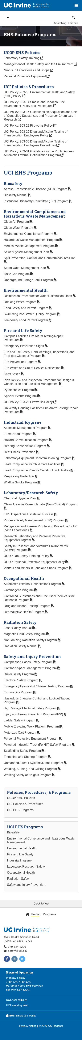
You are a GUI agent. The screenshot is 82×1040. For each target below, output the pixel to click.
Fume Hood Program (18, 433)
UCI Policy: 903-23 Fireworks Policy (28, 125)
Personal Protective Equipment (25, 76)
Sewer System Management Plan (27, 252)
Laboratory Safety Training (23, 58)
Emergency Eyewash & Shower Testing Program (37, 686)
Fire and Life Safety (20, 854)
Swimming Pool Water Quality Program (30, 314)
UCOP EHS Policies (21, 798)
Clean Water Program (19, 227)
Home (35, 914)
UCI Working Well (17, 1005)
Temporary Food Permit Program (26, 320)
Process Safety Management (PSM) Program (34, 520)
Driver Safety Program (19, 674)
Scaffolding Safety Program (23, 750)
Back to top (41, 903)
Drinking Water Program (20, 302)
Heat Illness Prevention (20, 452)
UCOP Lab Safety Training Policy (27, 556)
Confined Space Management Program (30, 668)
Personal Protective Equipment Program (31, 738)
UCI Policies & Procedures (25, 804)
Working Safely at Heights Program (28, 775)
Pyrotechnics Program (19, 390)
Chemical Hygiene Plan (20, 498)
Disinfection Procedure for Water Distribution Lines (38, 296)
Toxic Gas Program (17, 274)
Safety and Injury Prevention (26, 884)
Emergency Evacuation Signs (24, 346)
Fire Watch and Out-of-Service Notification (32, 368)
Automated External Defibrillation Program (33, 584)
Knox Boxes (12, 374)
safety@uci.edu (17, 950)
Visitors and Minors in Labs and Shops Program (36, 568)
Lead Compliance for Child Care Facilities (32, 464)
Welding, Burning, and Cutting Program (31, 769)
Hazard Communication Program (26, 440)
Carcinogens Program (19, 590)
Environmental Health (21, 848)
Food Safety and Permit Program (26, 308)
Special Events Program (20, 396)
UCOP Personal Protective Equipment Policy (34, 562)
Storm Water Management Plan (25, 267)
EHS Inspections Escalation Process (29, 514)
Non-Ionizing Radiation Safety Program (31, 640)
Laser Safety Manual (18, 628)
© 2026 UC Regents (51, 1025)
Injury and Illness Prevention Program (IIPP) (34, 714)
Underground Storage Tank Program (29, 280)
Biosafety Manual (16, 195)
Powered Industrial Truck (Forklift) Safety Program (38, 744)
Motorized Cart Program (20, 732)
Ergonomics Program (18, 692)
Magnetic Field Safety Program (25, 634)
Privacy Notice (27, 1025)
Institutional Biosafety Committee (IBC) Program (36, 201)
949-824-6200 (17, 946)
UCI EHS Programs (20, 810)
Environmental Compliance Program (29, 233)
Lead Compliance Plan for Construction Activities (37, 470)
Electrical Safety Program (21, 680)
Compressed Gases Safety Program (28, 662)
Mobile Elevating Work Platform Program (31, 726)
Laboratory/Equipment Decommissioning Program (38, 458)
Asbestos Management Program (26, 427)
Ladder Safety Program (20, 720)
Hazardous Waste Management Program (31, 239)
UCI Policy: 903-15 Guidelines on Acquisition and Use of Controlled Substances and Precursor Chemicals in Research (40, 115)
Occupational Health (21, 872)
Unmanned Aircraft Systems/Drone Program (34, 762)
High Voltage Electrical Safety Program (30, 708)
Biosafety (13, 832)
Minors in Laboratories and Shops (27, 70)
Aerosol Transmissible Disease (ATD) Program (36, 189)
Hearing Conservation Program (25, 446)
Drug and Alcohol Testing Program (27, 606)
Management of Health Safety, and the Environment (39, 64)
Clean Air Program (17, 221)
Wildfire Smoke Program (21, 482)
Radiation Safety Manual (21, 646)
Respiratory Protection (19, 476)
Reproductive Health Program (24, 612)
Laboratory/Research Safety (26, 866)
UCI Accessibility (16, 999)
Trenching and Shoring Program (26, 756)
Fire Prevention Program (21, 361)
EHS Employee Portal (22, 1015)
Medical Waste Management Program (29, 245)
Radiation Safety (18, 878)
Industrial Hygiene (19, 860)
